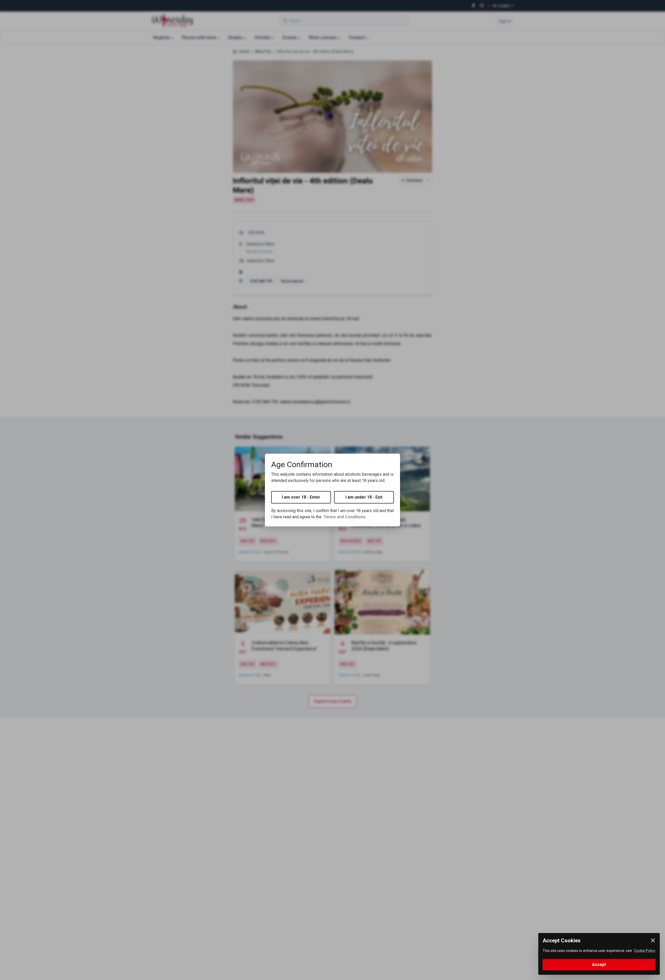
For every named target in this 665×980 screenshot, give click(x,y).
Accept (599, 964)
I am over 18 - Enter (301, 497)
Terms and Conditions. (345, 516)
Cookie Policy (644, 951)
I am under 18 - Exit (363, 497)
